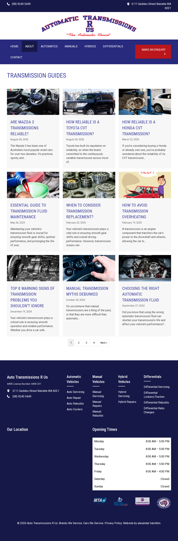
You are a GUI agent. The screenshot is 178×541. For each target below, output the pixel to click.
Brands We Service (70, 523)
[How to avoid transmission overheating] (145, 212)
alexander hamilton (149, 523)
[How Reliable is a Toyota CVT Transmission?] (89, 128)
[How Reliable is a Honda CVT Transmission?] (145, 128)
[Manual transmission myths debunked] (89, 295)
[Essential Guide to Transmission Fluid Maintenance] (33, 212)
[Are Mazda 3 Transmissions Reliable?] (33, 128)
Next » (103, 342)
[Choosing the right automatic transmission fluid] (145, 295)
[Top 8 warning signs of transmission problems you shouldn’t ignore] (33, 295)
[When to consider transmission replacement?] (89, 212)
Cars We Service (93, 523)
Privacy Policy (113, 523)
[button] (19, 4)
